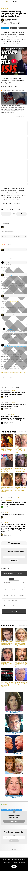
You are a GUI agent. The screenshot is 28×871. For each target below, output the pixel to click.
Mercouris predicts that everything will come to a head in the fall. (13, 393)
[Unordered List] (11, 236)
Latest (13, 390)
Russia (3, 203)
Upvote (6, 214)
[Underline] (6, 236)
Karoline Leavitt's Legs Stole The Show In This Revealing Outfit (21, 644)
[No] (13, 868)
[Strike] (7, 236)
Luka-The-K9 (8, 249)
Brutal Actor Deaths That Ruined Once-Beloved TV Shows (14, 712)
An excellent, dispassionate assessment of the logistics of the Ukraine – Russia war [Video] (13, 418)
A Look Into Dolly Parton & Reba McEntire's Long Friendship (14, 775)
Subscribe (14, 560)
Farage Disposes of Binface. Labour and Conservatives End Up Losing (13, 503)
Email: (14, 555)
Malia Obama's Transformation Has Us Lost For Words (21, 470)
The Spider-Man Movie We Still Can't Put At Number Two (6, 449)
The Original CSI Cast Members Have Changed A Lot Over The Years (7, 489)
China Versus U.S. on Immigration (12, 514)
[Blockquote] (13, 236)
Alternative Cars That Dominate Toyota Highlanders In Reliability (7, 685)
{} (18, 236)
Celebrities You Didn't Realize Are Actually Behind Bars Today (21, 450)
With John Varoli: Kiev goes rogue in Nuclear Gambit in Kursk (13, 405)
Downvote (21, 214)
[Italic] (4, 236)
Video (10, 500)
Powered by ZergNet (23, 431)
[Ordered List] (9, 236)
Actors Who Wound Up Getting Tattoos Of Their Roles (6, 470)
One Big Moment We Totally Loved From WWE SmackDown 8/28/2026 (14, 754)
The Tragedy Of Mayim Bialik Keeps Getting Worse (6, 663)
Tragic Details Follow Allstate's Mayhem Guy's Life (14, 733)
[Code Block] (15, 236)
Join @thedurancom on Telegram (12, 809)
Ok (14, 866)
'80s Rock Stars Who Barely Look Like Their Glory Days (20, 488)
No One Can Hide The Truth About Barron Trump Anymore (7, 643)
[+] (20, 236)
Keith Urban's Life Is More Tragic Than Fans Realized (14, 797)
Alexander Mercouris (13, 203)
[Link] (16, 236)
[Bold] (2, 236)
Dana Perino (12, 331)
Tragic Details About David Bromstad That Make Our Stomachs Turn (21, 664)
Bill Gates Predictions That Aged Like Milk (21, 683)
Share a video (15, 543)
